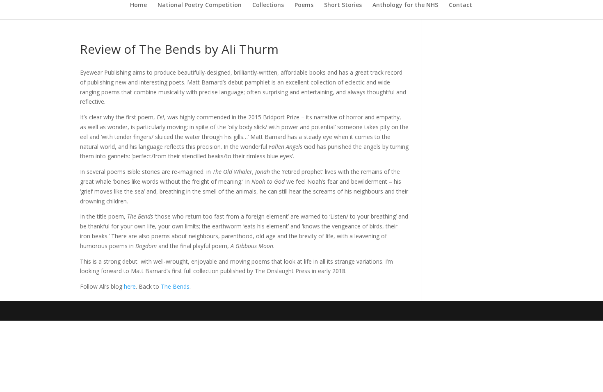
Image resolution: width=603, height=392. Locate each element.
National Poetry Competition (200, 5)
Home (138, 5)
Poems (304, 5)
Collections (268, 5)
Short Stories (343, 5)
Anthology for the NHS (405, 5)
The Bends (175, 286)
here (130, 286)
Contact (460, 5)
